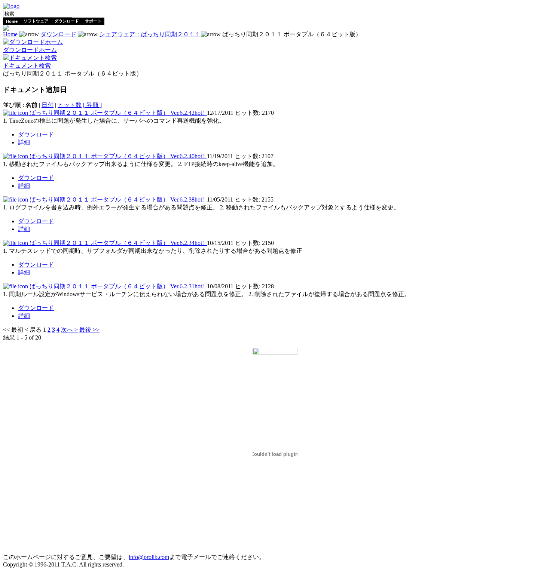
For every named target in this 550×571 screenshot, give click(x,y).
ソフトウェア (36, 21)
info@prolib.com (149, 557)
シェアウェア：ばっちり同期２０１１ (150, 34)
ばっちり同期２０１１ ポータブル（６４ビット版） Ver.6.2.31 (117, 286)
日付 (48, 105)
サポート (93, 21)
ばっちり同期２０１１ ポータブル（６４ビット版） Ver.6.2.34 (117, 243)
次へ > (69, 329)
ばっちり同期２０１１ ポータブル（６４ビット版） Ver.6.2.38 (117, 199)
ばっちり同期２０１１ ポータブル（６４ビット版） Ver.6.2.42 (117, 113)
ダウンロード (66, 21)
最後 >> (89, 329)
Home (12, 21)
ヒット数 (70, 105)
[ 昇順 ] (92, 105)
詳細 (24, 142)
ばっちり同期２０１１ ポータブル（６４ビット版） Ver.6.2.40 (117, 156)
